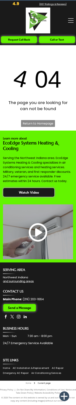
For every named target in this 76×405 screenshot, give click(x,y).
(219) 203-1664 (33, 299)
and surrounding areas (18, 281)
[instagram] (18, 317)
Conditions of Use (55, 389)
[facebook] (5, 317)
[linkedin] (25, 317)
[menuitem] (8, 368)
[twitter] (12, 317)
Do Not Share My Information (31, 389)
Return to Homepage (38, 123)
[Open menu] (71, 20)
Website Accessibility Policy (47, 392)
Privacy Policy (6, 389)
